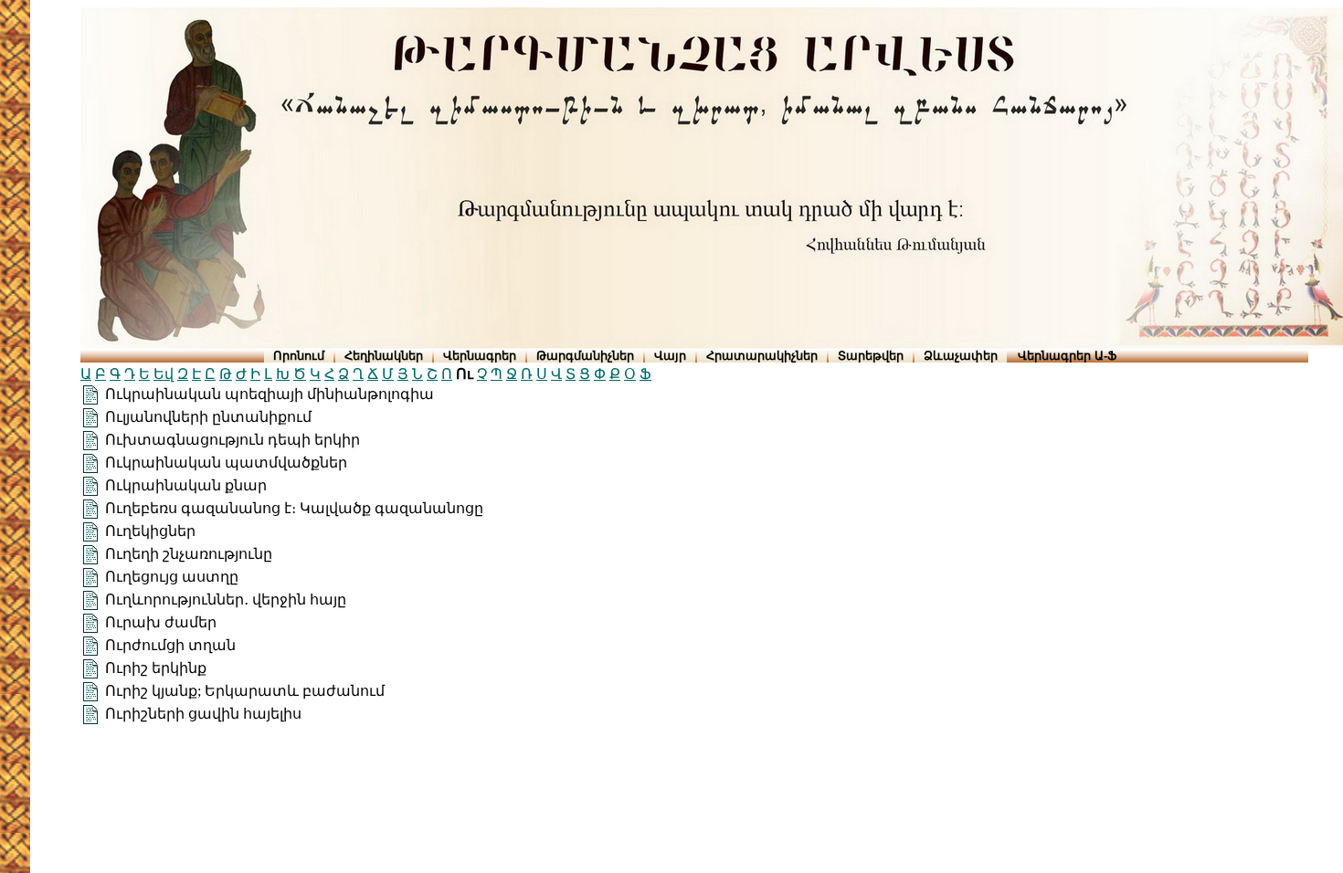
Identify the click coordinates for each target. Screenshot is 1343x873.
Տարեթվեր (871, 356)
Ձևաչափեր (961, 356)
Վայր (670, 356)
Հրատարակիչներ (762, 356)
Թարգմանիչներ (585, 356)
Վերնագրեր (479, 356)
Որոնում (298, 356)
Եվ (163, 374)
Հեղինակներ (383, 356)
